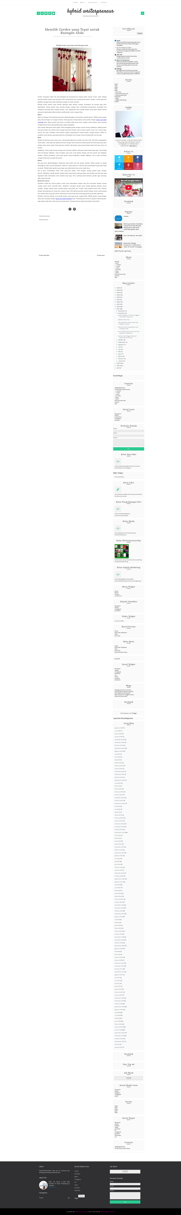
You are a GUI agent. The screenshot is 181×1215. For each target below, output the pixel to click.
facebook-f (118, 414)
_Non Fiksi (118, 92)
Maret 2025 (118, 763)
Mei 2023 (117, 812)
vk (115, 1130)
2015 (118, 365)
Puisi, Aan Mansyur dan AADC (133, 235)
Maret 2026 (118, 734)
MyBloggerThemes (108, 1211)
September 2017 (119, 972)
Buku (82, 2)
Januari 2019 (118, 934)
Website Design (81, 1211)
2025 (118, 290)
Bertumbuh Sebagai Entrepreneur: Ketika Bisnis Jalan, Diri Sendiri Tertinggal (133, 245)
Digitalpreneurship (124, 319)
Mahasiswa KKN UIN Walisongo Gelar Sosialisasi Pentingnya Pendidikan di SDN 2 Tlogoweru (128, 50)
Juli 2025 (117, 754)
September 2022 (120, 832)
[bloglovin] (46, 13)
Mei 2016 (117, 1018)
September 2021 (119, 853)
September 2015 (119, 1041)
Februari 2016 (119, 1027)
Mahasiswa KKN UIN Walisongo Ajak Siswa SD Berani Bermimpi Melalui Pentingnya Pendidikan (128, 43)
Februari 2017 (119, 992)
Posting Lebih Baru (44, 255)
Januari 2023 (119, 821)
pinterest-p (118, 417)
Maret (120, 356)
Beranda (117, 659)
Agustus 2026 (119, 728)
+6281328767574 (120, 388)
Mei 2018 (117, 951)
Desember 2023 (119, 797)
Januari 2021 (118, 870)
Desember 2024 (119, 771)
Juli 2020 (117, 885)
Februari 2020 (119, 899)
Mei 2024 (117, 786)
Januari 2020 (119, 902)
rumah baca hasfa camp (122, 389)
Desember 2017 (119, 963)
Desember (121, 311)
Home (75, 2)
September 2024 (120, 780)
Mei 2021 (117, 861)
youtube (117, 420)
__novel (117, 266)
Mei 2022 (117, 838)
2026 (118, 288)
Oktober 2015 (119, 1038)
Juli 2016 (117, 1012)
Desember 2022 (119, 824)
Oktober (121, 340)
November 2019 (119, 908)
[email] (53, 13)
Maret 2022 (118, 844)
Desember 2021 (119, 847)
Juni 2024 (117, 783)
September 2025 (120, 748)
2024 (118, 292)
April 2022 (118, 841)
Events (104, 2)
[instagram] (49, 13)
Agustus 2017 (119, 975)
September (122, 342)
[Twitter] (74, 209)
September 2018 (120, 946)
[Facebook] (70, 209)
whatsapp (118, 1135)
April (120, 354)
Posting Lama (101, 255)
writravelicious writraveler (122, 693)
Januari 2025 (119, 768)
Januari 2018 (118, 960)
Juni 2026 (117, 731)
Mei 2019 (117, 922)
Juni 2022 (117, 835)
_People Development (121, 93)
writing (117, 261)
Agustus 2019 (119, 916)
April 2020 (118, 893)
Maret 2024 (118, 789)
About (116, 592)
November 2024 (119, 774)
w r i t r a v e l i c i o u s (124, 47)
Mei (119, 351)
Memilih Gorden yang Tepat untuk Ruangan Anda (128, 327)
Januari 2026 (119, 737)
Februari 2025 (119, 766)
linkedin (117, 1125)
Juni (119, 349)
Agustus (121, 344)
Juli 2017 (117, 977)
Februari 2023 (119, 818)
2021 (116, 86)
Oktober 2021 (119, 850)
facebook (117, 606)
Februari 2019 (119, 931)
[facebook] (38, 13)
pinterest (117, 610)
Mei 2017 (117, 983)
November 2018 (119, 940)
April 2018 (118, 954)
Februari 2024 (119, 792)
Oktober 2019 (119, 911)
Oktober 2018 (119, 943)
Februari (121, 358)
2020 (116, 87)
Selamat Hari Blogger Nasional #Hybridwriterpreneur (127, 336)
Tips (116, 277)
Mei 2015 (117, 1044)
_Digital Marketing (120, 100)
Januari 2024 (119, 795)
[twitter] (42, 13)
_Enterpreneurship (121, 95)
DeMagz (119, 69)
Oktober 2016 (119, 1004)
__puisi (117, 268)
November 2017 (119, 966)
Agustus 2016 (119, 1009)
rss (116, 675)
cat (84, 36)
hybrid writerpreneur (90, 11)
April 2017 (117, 986)
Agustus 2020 (119, 882)
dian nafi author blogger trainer (124, 694)
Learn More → (53, 1187)
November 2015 (119, 1036)
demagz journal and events (123, 690)
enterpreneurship (120, 274)
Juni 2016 (117, 1015)
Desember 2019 (119, 905)
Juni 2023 (118, 809)
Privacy (117, 594)
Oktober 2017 (119, 969)
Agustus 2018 (119, 948)
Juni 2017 (117, 980)
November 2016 (119, 1001)
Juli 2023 (117, 806)
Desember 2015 (119, 1033)
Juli (119, 347)
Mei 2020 (117, 890)
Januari (120, 361)
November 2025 (119, 742)
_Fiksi (116, 263)
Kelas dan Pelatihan (121, 632)
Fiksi (116, 634)
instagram (118, 418)
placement (89, 36)
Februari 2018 (119, 957)
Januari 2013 (118, 1047)
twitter (117, 415)
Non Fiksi (117, 636)
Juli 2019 (117, 919)
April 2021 (117, 864)
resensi (117, 276)
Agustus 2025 (119, 751)
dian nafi (119, 54)
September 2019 (119, 914)
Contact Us (118, 596)
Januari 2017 (118, 995)
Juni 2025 (117, 757)
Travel (41, 1198)
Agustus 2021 (119, 855)
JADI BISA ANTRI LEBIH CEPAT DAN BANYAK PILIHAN (128, 323)
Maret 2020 (118, 896)
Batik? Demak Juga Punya (123, 251)
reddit (116, 1127)
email (116, 676)
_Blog (116, 98)
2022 (116, 84)
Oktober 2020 (119, 876)
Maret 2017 (118, 989)
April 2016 (117, 1021)
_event (117, 272)
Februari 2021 (119, 867)
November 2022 (119, 827)
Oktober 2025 (119, 745)
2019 (116, 89)
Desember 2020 (119, 873)
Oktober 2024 (119, 777)
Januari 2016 (118, 1030)
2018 (116, 90)
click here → (133, 146)
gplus (76, 1176)
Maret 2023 (118, 815)
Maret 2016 (118, 1024)
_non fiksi (118, 269)
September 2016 (119, 1007)
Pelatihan (92, 2)
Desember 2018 (119, 937)
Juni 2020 (118, 887)
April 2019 (117, 925)
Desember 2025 (119, 739)
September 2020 (120, 879)
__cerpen (118, 264)
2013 (118, 368)
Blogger (134, 713)
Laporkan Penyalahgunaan (123, 718)
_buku (117, 271)
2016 (118, 363)
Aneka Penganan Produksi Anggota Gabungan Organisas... (129, 316)
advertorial (79, 36)
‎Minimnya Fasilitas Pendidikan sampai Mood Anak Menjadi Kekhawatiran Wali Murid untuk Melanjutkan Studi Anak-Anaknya (129, 227)
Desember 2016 (119, 998)
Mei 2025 (117, 760)
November (121, 313)
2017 (118, 309)
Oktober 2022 (119, 829)
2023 (118, 295)
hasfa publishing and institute (124, 691)
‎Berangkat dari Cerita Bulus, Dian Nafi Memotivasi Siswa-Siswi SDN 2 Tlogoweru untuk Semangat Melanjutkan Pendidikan (128, 72)
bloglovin (117, 1093)
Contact (126, 216)
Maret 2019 (118, 928)
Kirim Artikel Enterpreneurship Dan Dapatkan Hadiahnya (129, 332)
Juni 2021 (117, 858)
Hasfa (118, 40)
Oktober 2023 (119, 800)
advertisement (72, 36)
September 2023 (120, 803)
